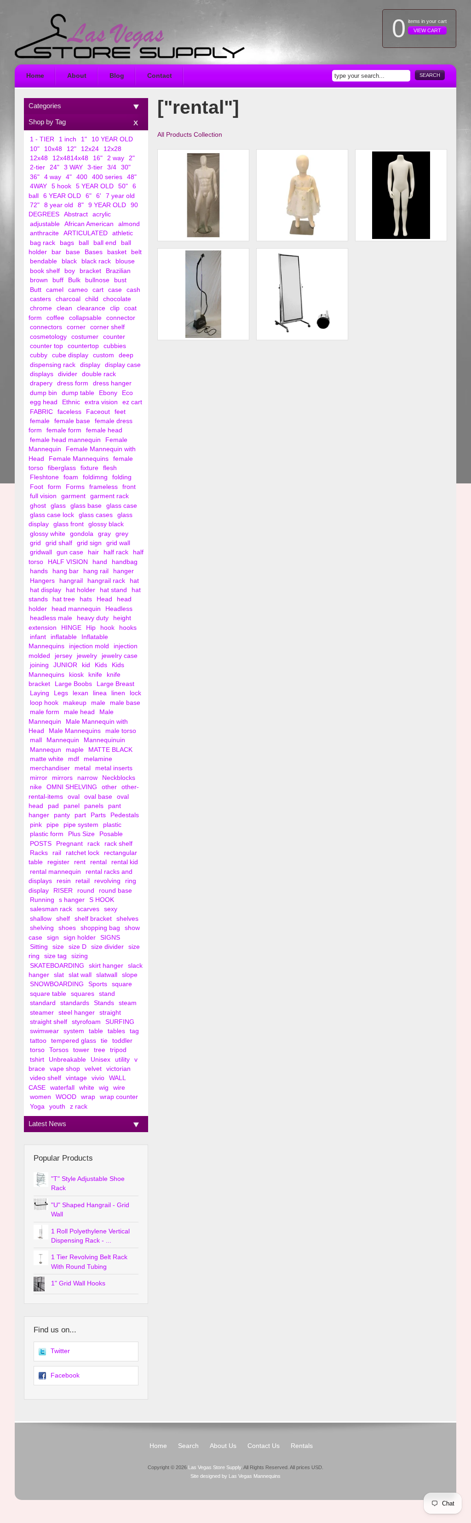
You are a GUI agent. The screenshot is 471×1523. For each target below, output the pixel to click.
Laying (39, 693)
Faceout (98, 411)
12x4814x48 (70, 158)
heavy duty (93, 618)
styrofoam (86, 1021)
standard (43, 1003)
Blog (116, 75)
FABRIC (41, 411)
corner (76, 327)
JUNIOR (65, 665)
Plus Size (81, 834)
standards (74, 1003)
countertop (83, 346)
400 (81, 177)
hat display (45, 590)
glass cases (96, 515)
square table (48, 993)
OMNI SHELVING (71, 787)
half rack (115, 552)
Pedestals (124, 815)
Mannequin (62, 740)
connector (120, 317)
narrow (87, 777)
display (90, 364)
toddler (122, 1040)
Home (35, 75)
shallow (41, 918)
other (109, 787)
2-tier (37, 167)
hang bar (65, 571)
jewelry (87, 655)
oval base (98, 796)
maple (75, 749)
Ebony (108, 392)
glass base (86, 505)
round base (115, 890)
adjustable (45, 224)
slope (130, 974)
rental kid (124, 862)
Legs (61, 693)
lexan (80, 693)
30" (126, 167)
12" (71, 148)
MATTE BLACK (110, 749)
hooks (128, 627)
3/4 (111, 167)
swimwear (44, 1031)
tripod (118, 1049)
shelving (42, 927)
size (58, 946)
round (85, 890)
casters (40, 299)
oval (74, 796)
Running (42, 899)
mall (36, 740)
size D (77, 946)
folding (122, 477)
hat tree (63, 599)
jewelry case (120, 655)
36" (35, 177)
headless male (51, 618)
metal (83, 768)
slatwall (106, 974)
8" (81, 205)
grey (121, 533)
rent (80, 862)
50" (123, 186)
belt (136, 252)
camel (54, 289)
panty (62, 815)
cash (133, 289)
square (122, 984)
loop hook (44, 702)
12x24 (90, 148)
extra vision (101, 402)
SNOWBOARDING (57, 984)
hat (134, 580)
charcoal (68, 299)
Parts (98, 815)
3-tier (95, 167)
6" (89, 195)
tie (104, 1040)
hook (107, 627)
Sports (97, 984)
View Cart (427, 30)
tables (116, 1031)
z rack (78, 1106)
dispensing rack (52, 364)
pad (53, 805)
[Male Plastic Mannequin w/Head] (203, 195)
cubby (38, 355)
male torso (120, 730)
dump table (78, 392)
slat (59, 974)
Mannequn (45, 749)
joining (39, 665)
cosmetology (48, 336)
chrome (41, 308)
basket (116, 252)
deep (126, 355)
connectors (46, 327)
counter (114, 336)
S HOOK (101, 899)
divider (67, 374)
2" (132, 158)
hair (93, 552)
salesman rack (51, 909)
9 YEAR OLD (107, 205)
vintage (76, 1078)
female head (104, 430)
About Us (223, 1445)
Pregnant (69, 843)
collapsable (85, 317)
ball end (104, 242)
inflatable (64, 637)
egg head (43, 402)
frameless (103, 486)
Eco (127, 392)
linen (118, 693)
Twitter (60, 1351)
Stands (104, 1003)
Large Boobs (73, 683)
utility (122, 1059)
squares (82, 993)
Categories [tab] (45, 106)
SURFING (119, 1021)
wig (104, 1087)
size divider (107, 946)
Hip (91, 627)
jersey (63, 655)
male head (79, 712)
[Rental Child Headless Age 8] (401, 195)
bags (67, 242)
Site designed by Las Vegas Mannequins (235, 1476)
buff (57, 280)
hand (99, 561)
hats (86, 599)
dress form (72, 383)
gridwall (41, 552)
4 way (52, 177)
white (86, 1087)
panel (71, 805)
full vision (43, 496)
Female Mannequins (79, 458)
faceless (69, 411)
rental (98, 862)
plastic (112, 824)
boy (69, 270)
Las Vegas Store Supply (214, 1467)
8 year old (58, 205)
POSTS (41, 843)
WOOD (66, 1096)
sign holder (79, 937)
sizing (79, 956)
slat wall (80, 974)
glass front (68, 524)
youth (57, 1106)
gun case (70, 552)
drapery (41, 383)
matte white (46, 759)
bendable (43, 261)
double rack (99, 374)
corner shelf (107, 327)
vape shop (65, 1068)
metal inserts (113, 768)
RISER (63, 890)
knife (95, 674)
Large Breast (115, 683)
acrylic (101, 214)
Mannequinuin (104, 740)
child (91, 299)
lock (135, 693)
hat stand (113, 590)
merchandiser (50, 768)
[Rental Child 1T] (302, 195)
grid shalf (59, 543)
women (40, 1096)
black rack (96, 261)
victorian (118, 1068)
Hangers (42, 580)
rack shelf (118, 843)
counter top (46, 346)
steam (128, 1003)
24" (54, 167)
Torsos (59, 1049)
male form (44, 712)
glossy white (47, 533)
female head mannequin (65, 439)
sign (53, 937)
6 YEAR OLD (62, 195)
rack (93, 843)
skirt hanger (106, 965)
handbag (125, 561)
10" (35, 148)
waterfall (62, 1087)
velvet (93, 1068)
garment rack (109, 496)
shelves (127, 918)
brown (39, 280)
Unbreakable (67, 1059)
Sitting (39, 946)
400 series (107, 177)
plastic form (46, 834)
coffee (55, 317)
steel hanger (76, 1012)
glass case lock (52, 515)
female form (63, 430)
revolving (107, 881)
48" (132, 177)
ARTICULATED (85, 233)
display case (123, 364)
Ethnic (71, 402)
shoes (67, 927)
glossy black (106, 524)
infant (38, 637)
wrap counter (119, 1096)
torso (37, 1049)
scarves (88, 909)
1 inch (67, 139)
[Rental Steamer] (203, 294)
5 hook (61, 186)
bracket (90, 270)
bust (120, 280)
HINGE (71, 627)
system (73, 1031)
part (80, 815)
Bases (94, 252)
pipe (52, 824)
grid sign (89, 543)
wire (119, 1087)
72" (35, 205)
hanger (123, 571)
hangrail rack (106, 580)
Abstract (76, 214)
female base (72, 421)
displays (41, 374)
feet (120, 411)
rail (56, 852)
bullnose (97, 280)
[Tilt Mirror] (302, 294)
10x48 (53, 148)
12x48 (39, 158)
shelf (63, 918)
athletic (122, 233)
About (76, 75)
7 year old (120, 195)
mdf (73, 759)
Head (104, 599)
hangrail (71, 580)
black (69, 261)
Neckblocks (118, 777)
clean (64, 308)
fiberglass (62, 468)
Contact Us (263, 1445)
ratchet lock (82, 852)
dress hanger (112, 383)
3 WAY (73, 167)
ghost (38, 505)
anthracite (44, 233)
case (115, 289)
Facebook (65, 1375)
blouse (125, 261)
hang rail (96, 571)
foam (70, 477)
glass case (121, 505)
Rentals (302, 1445)
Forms (75, 486)
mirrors (62, 777)
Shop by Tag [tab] (47, 122)
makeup (74, 702)
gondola (81, 533)
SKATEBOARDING (57, 965)
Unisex (100, 1059)
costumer (84, 336)
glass (58, 505)
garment (73, 496)
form (54, 486)
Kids (101, 665)
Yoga (37, 1106)
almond (129, 224)
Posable (111, 834)
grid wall (118, 543)
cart (97, 289)
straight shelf (48, 1021)
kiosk (76, 674)
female (40, 421)
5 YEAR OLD (95, 186)
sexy (110, 909)
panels (93, 805)
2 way (115, 158)
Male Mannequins (75, 730)
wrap (88, 1096)
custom (103, 355)
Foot (36, 486)
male (98, 702)
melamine (98, 759)
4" (69, 177)
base (73, 252)
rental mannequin (55, 871)
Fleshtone (44, 477)
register (58, 862)
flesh (110, 468)
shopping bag (100, 927)
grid (35, 543)
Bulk (74, 280)
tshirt (37, 1059)
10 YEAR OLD (112, 139)
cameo (78, 289)
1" (84, 139)
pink (36, 824)
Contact (159, 75)
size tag (55, 956)
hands (39, 571)
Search (429, 75)
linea (100, 693)
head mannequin (76, 608)
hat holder (80, 590)
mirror (38, 777)
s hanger (72, 899)
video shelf (45, 1078)
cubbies (114, 346)
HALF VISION (68, 561)
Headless (118, 608)
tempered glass (73, 1040)
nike (36, 787)
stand (107, 993)
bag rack (42, 242)
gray (104, 533)
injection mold (89, 646)
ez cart (132, 402)
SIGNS (110, 937)
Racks (39, 852)
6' (98, 195)
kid (86, 665)
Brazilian (118, 270)
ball (84, 242)
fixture (89, 468)
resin (64, 881)
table (96, 1031)
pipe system (80, 824)
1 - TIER (42, 139)
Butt (35, 289)
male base (125, 702)
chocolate (117, 299)
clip (115, 308)
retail (82, 881)
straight (110, 1012)
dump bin (43, 392)
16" (98, 158)
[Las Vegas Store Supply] (130, 36)
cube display (70, 355)
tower (81, 1049)
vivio (98, 1078)
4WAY (38, 186)
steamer (42, 1012)
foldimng (95, 477)
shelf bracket (93, 918)
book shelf (45, 270)
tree (99, 1049)
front (129, 486)
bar (56, 252)
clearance (91, 308)
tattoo (38, 1040)
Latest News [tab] (47, 1124)
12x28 (112, 148)
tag (134, 1031)
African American (89, 224)
